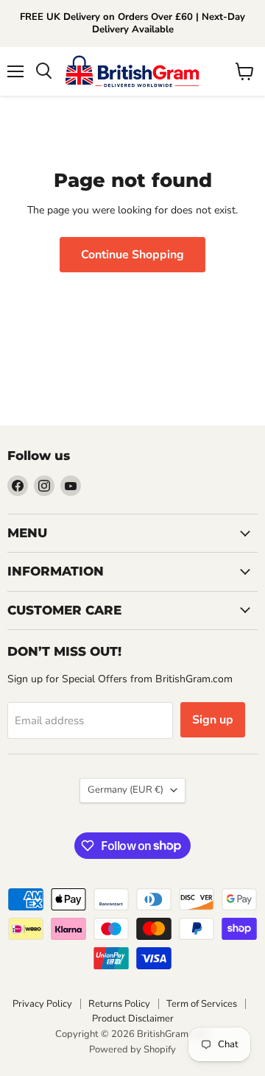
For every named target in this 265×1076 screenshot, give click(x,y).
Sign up (212, 720)
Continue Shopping (132, 255)
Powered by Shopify (132, 1049)
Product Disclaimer (133, 1018)
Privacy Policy (42, 1003)
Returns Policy (119, 1003)
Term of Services (201, 1003)
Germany (125, 789)
